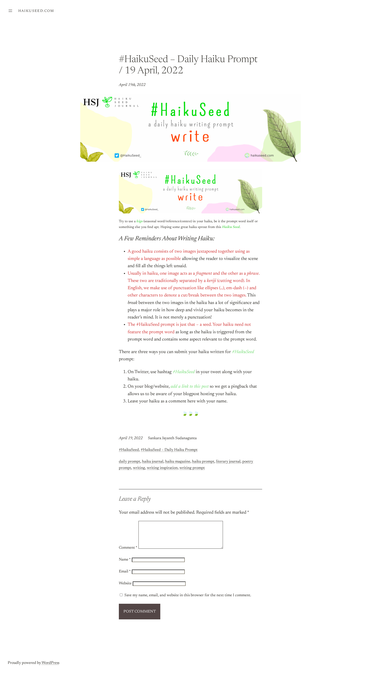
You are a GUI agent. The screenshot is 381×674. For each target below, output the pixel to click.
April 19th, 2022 (132, 85)
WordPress (50, 663)
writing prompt (192, 468)
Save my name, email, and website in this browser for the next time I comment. (187, 595)
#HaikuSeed (129, 450)
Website (125, 583)
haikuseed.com (36, 11)
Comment (128, 548)
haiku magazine (177, 462)
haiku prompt (203, 462)
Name (125, 560)
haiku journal (152, 462)
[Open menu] (10, 10)
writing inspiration (162, 468)
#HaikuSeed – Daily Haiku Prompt (169, 450)
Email (125, 572)
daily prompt (129, 462)
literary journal (228, 462)
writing (139, 468)
